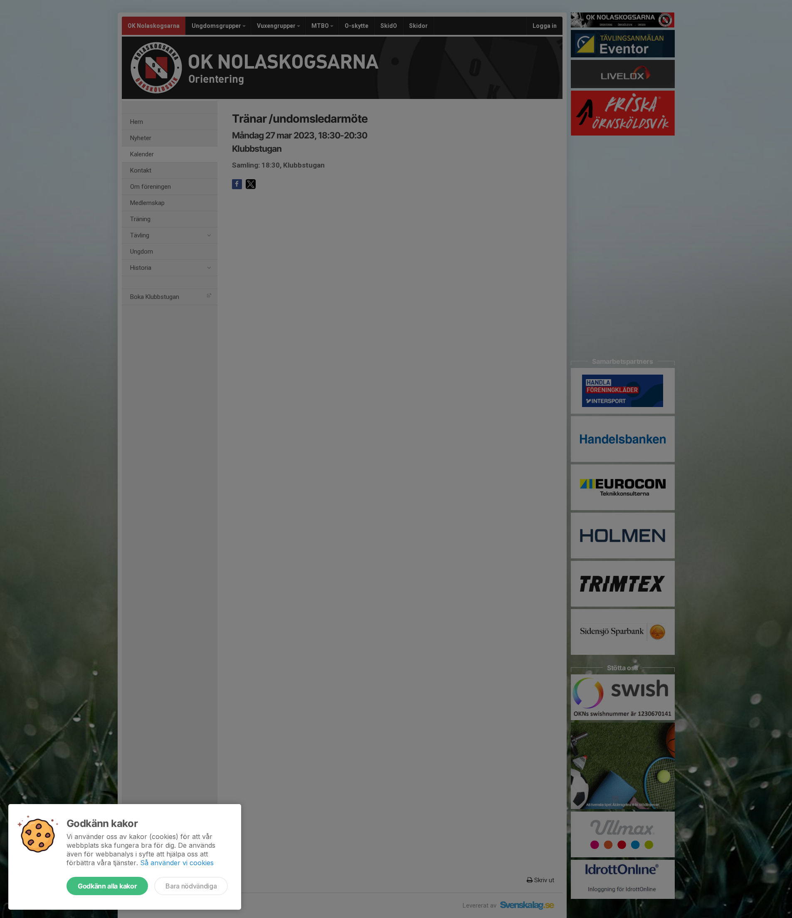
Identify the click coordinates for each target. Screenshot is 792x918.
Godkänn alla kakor (107, 886)
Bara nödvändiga (191, 886)
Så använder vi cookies (177, 863)
